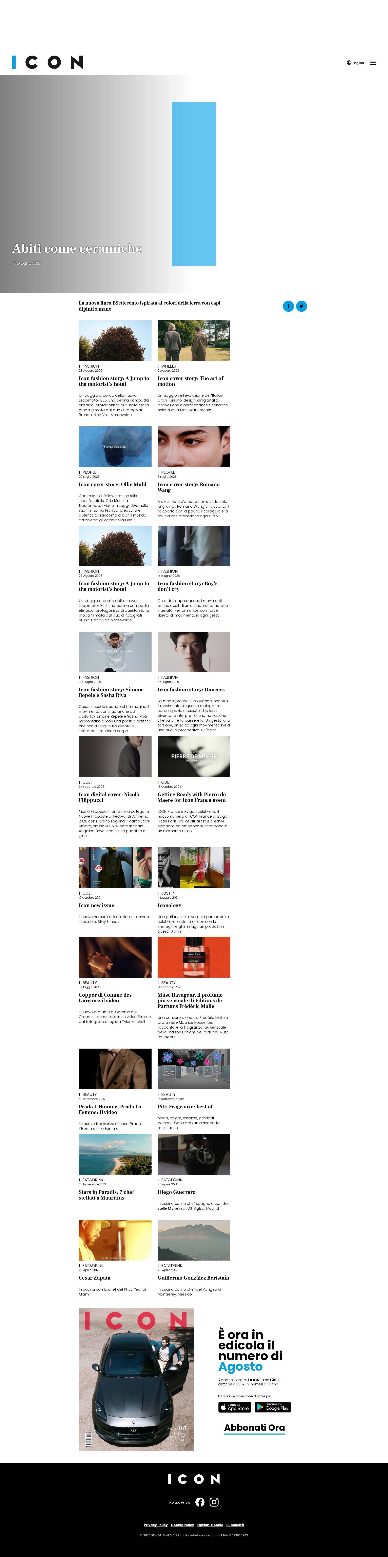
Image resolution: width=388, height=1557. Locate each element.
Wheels (168, 366)
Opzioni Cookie (210, 1525)
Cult (87, 782)
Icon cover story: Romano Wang (189, 487)
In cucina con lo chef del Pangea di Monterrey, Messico (189, 1292)
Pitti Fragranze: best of (185, 1106)
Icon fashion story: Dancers (191, 689)
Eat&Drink (92, 1180)
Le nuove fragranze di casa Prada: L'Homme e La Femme (110, 1126)
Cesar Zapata (95, 1277)
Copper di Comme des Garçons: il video (105, 998)
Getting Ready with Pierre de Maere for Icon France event (192, 797)
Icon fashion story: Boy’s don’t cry (188, 586)
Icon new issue (96, 905)
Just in (168, 893)
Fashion (90, 366)
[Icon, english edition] (355, 62)
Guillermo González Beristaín (193, 1277)
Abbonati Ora (254, 1428)
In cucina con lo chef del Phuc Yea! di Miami (112, 1292)
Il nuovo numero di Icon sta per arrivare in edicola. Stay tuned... (114, 919)
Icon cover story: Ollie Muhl (112, 484)
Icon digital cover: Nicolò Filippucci (109, 797)
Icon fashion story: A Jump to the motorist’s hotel (114, 381)
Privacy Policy (156, 1525)
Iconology (169, 905)
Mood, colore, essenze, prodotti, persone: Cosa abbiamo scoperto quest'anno (189, 1122)
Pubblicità (235, 1525)
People (89, 472)
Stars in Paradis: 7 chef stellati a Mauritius (106, 1195)
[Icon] (47, 67)
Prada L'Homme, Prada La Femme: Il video (110, 1109)
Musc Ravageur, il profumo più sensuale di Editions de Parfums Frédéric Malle (190, 1001)
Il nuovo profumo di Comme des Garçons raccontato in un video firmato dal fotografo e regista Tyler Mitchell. (115, 1016)
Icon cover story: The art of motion (190, 381)
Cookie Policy (182, 1525)
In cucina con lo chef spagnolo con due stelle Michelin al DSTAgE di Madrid (194, 1206)
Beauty (89, 983)
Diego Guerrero (177, 1192)
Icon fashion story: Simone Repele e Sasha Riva (111, 692)
